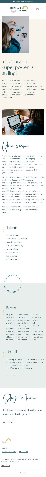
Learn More (5, 465)
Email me (23, 451)
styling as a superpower (18, 368)
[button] (7, 376)
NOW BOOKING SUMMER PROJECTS (21, 1)
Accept (23, 472)
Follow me (8, 422)
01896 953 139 (9, 451)
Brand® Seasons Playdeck (14, 191)
